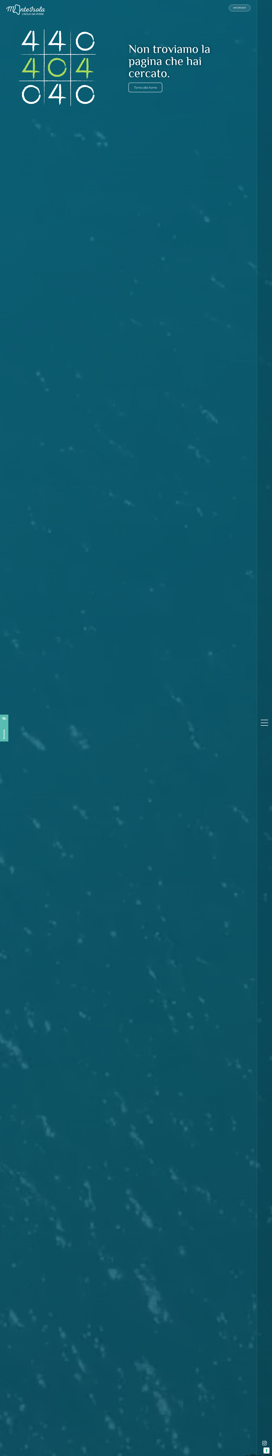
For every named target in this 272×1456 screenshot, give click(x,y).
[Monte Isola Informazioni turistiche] (25, 10)
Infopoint (239, 7)
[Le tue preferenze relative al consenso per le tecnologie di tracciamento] (266, 1450)
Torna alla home (145, 87)
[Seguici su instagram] (264, 1443)
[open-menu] (264, 722)
